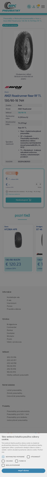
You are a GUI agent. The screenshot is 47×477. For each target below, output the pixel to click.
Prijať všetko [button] (23, 471)
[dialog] (23, 455)
